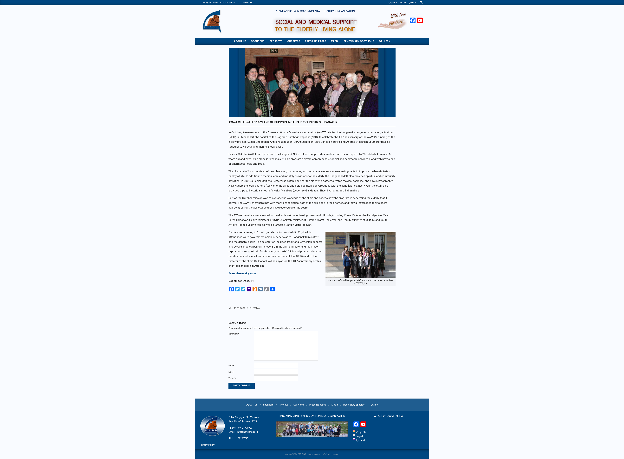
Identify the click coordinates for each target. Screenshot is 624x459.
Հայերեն (392, 2)
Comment (233, 334)
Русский (412, 2)
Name (231, 365)
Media (256, 308)
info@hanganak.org (247, 431)
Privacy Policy (207, 444)
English (402, 2)
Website (232, 378)
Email (231, 372)
